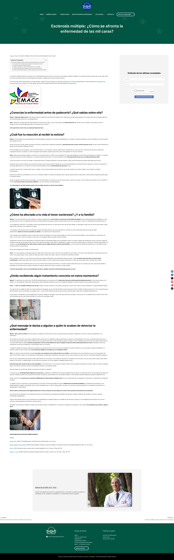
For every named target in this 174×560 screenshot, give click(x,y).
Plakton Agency (112, 556)
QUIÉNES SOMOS (51, 14)
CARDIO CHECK (64, 14)
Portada (12, 56)
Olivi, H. (12, 448)
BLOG (16, 56)
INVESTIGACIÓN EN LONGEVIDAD (82, 14)
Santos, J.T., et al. (14, 452)
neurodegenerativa (71, 83)
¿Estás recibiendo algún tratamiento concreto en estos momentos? (28, 68)
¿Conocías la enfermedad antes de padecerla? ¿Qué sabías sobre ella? (28, 63)
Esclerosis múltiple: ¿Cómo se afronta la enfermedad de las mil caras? (28, 62)
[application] (57, 14)
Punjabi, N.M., (13, 441)
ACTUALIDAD (99, 14)
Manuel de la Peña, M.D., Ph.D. (46, 487)
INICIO (42, 14)
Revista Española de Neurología (18, 444)
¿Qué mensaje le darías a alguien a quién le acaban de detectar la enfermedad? (30, 69)
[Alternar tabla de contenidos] (44, 60)
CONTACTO (110, 14)
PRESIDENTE (78, 539)
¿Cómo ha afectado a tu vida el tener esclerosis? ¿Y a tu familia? (27, 66)
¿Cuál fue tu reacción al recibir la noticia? (22, 65)
